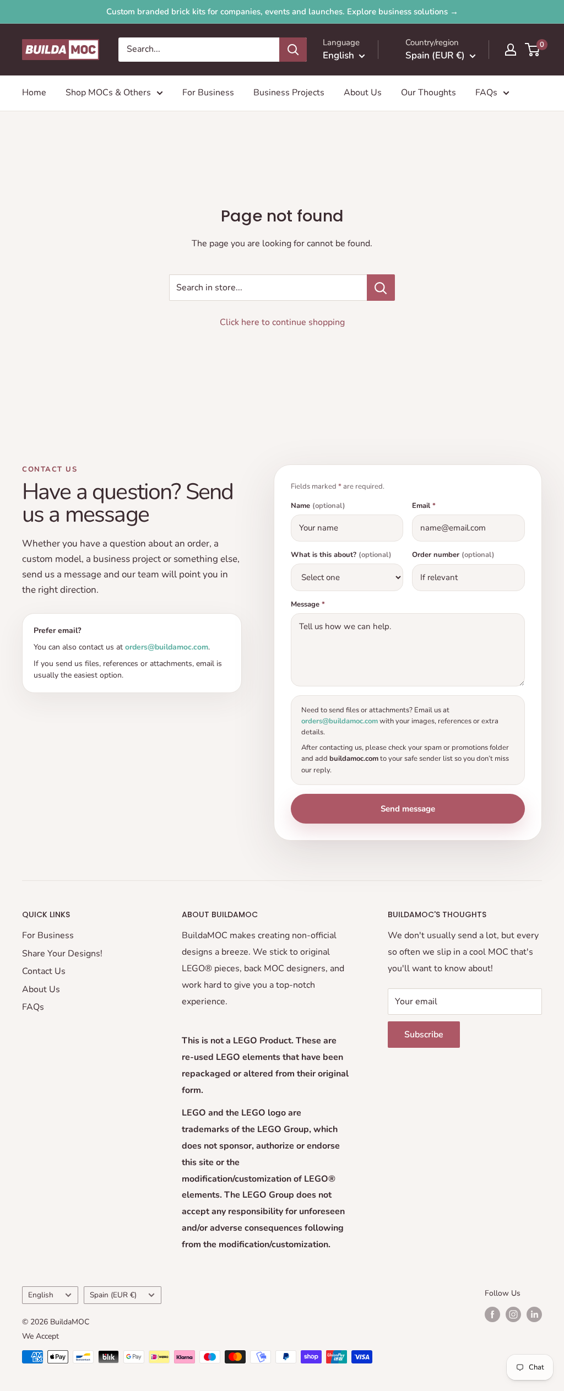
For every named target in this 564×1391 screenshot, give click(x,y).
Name (318, 506)
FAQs (486, 92)
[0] (533, 49)
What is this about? (341, 555)
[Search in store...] (381, 287)
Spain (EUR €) (113, 1295)
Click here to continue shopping (282, 322)
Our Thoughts (428, 92)
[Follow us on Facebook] (492, 1314)
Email (424, 506)
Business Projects (288, 92)
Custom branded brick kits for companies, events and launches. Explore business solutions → (282, 11)
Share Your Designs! (62, 954)
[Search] (293, 49)
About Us (363, 92)
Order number (453, 555)
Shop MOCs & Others (108, 92)
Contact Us (44, 971)
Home (34, 92)
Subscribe (423, 1035)
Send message (408, 808)
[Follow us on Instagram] (513, 1314)
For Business (208, 92)
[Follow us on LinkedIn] (534, 1314)
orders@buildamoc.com (166, 647)
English (40, 1295)
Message (308, 604)
